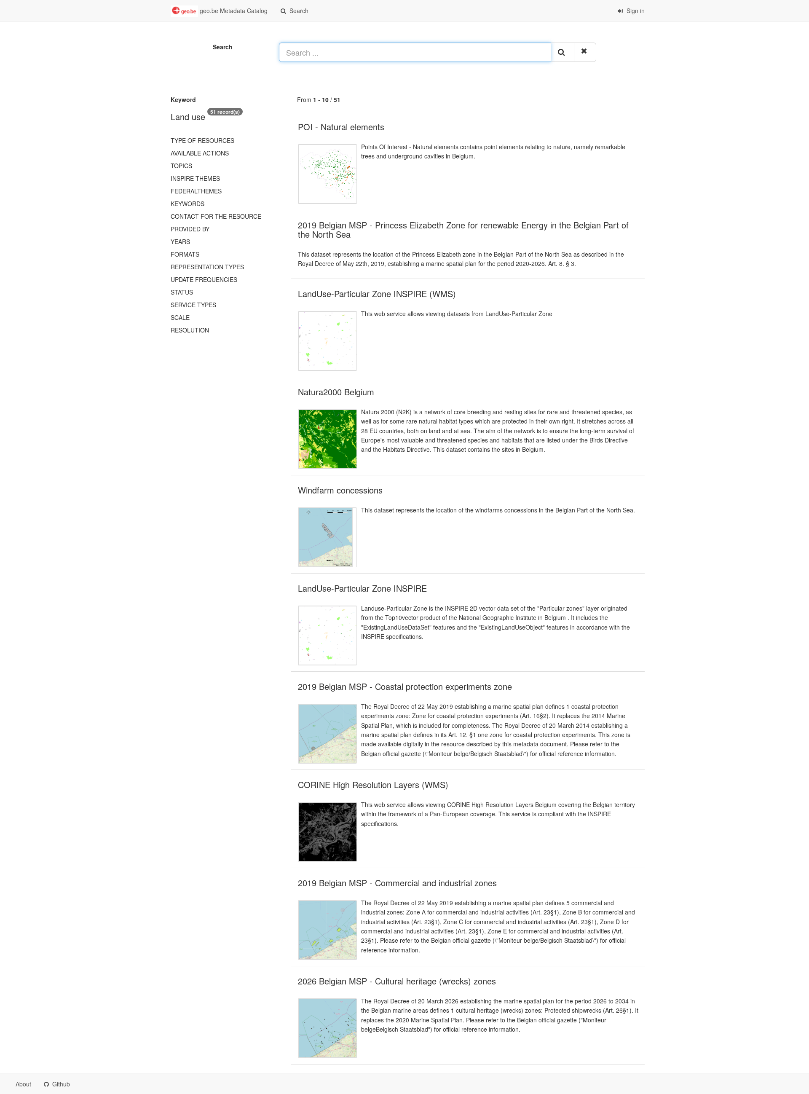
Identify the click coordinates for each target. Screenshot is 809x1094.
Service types (193, 304)
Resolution (190, 330)
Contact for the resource (216, 216)
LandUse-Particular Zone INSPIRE (362, 588)
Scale (180, 317)
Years (180, 241)
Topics (181, 165)
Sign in (635, 10)
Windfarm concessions (340, 490)
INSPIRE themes (195, 178)
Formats (185, 254)
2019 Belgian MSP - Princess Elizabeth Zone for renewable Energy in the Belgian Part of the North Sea (463, 229)
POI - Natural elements (341, 127)
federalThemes (196, 191)
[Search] (562, 52)
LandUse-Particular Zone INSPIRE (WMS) (377, 293)
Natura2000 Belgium (336, 392)
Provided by (190, 229)
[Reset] (585, 52)
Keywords (187, 203)
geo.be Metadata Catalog (233, 10)
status (182, 292)
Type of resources (202, 140)
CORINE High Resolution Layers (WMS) (373, 784)
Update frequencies (204, 279)
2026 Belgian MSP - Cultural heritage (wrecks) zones (397, 981)
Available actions (200, 153)
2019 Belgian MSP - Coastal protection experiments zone (405, 686)
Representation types (207, 267)
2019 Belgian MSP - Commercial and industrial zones (397, 883)
